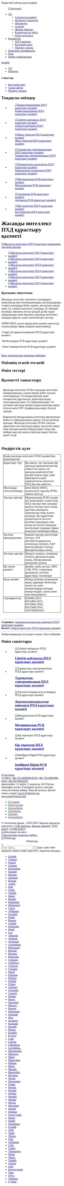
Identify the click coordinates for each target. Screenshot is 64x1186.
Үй (10, 14)
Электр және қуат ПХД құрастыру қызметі (36, 628)
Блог (11, 53)
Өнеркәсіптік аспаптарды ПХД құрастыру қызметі (33, 172)
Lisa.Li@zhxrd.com (28, 793)
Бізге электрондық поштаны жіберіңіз (23, 355)
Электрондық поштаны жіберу (19, 835)
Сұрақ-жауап (15, 87)
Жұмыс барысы (24, 29)
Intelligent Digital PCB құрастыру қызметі (31, 766)
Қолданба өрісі (23, 44)
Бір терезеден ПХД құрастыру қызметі (29, 746)
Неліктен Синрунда (26, 20)
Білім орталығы (24, 35)
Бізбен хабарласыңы (20, 56)
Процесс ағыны (24, 47)
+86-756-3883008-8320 (25, 778)
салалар (19, 26)
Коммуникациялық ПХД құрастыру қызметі (29, 112)
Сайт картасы (22, 826)
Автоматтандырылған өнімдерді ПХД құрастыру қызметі (34, 705)
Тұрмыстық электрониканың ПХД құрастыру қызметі (35, 157)
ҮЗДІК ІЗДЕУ (17, 829)
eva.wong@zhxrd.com (13, 796)
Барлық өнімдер (41, 826)
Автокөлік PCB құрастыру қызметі (35, 200)
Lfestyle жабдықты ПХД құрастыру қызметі (29, 127)
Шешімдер (21, 23)
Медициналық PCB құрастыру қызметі (29, 727)
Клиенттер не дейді (26, 32)
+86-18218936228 (18, 781)
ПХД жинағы (23, 41)
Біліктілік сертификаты (21, 50)
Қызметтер (14, 38)
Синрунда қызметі (26, 17)
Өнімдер (13, 71)
